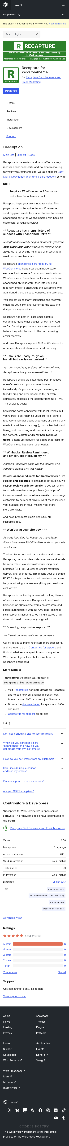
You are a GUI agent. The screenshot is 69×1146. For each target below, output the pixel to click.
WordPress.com (14, 1070)
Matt (7, 1076)
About (6, 1015)
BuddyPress (12, 1087)
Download (11, 90)
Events (40, 1049)
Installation (13, 119)
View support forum (14, 996)
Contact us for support (42, 647)
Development (14, 127)
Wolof (14, 1102)
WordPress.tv (12, 1060)
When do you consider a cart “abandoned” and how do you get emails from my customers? (21, 745)
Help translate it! (57, 23)
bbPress (9, 1082)
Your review (10, 972)
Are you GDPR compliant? (18, 791)
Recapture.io (21, 689)
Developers (10, 1054)
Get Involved (44, 1043)
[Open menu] (64, 5)
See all (62, 972)
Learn (6, 1043)
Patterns (41, 1033)
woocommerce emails (54, 909)
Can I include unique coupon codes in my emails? (19, 770)
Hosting (7, 1027)
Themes (41, 1021)
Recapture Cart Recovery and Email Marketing (37, 828)
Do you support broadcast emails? (23, 781)
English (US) (59, 881)
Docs (31, 154)
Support (11, 136)
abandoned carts (56, 889)
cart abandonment (38, 895)
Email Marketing (57, 895)
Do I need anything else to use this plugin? (28, 733)
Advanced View (12, 917)
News (6, 1021)
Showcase (42, 1015)
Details (11, 103)
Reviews (12, 111)
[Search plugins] (37, 34)
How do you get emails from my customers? (29, 758)
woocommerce (57, 902)
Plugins (40, 1027)
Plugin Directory (11, 14)
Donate (42, 1054)
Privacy (7, 1033)
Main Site (8, 154)
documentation (31, 704)
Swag (41, 1060)
